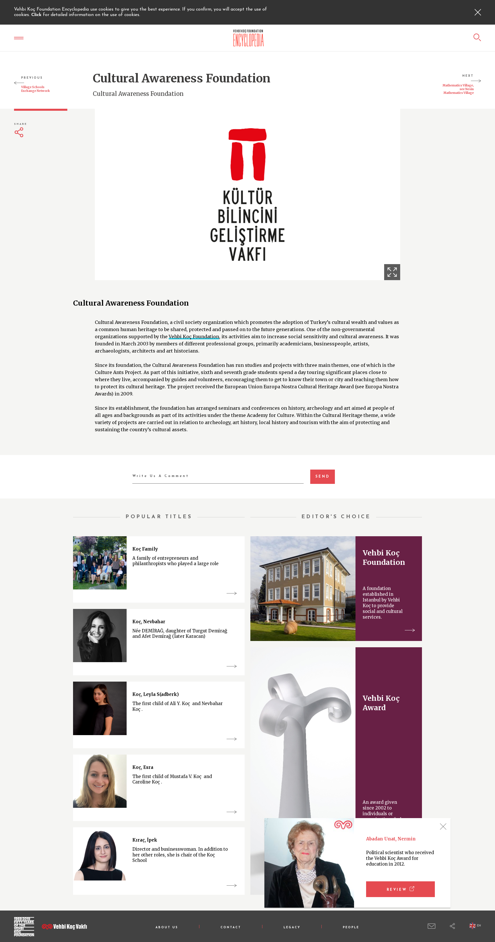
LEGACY (292, 927)
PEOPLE (351, 927)
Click (37, 15)
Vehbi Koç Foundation (194, 336)
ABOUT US (167, 927)
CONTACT (231, 927)
